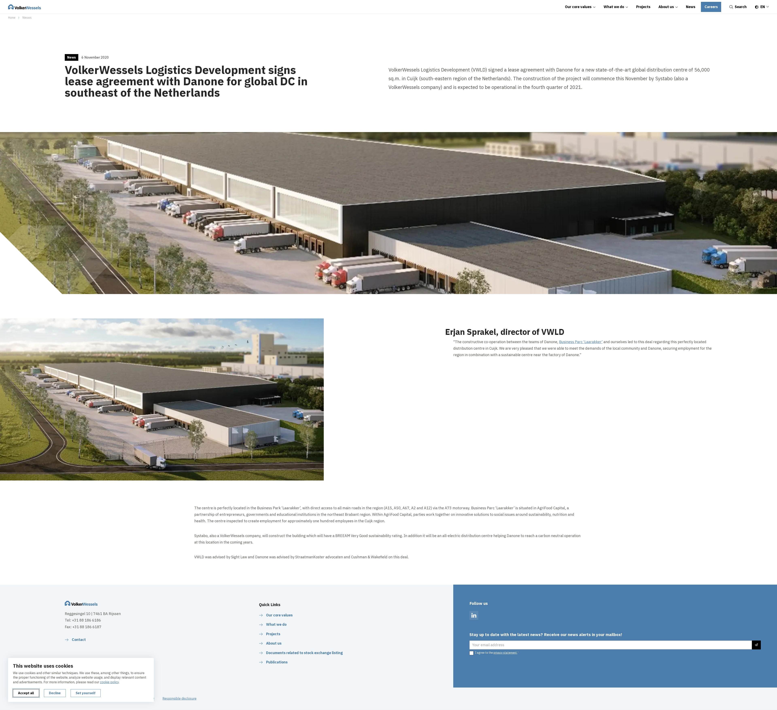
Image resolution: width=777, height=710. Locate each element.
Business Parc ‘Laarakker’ (581, 342)
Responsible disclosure (179, 698)
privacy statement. (505, 652)
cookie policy (109, 682)
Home (11, 17)
